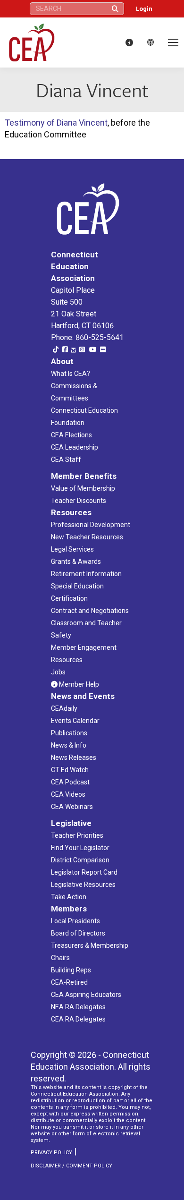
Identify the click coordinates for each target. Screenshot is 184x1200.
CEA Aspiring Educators (86, 994)
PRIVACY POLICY (51, 1152)
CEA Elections (71, 435)
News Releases (73, 757)
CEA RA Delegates (78, 1019)
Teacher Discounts (78, 500)
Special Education (77, 586)
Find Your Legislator (80, 847)
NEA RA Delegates (78, 1007)
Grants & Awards (76, 561)
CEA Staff (66, 459)
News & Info (68, 745)
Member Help (78, 684)
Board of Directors (78, 933)
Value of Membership (83, 488)
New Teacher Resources (87, 537)
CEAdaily (64, 708)
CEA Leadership (74, 447)
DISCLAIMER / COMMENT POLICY (71, 1166)
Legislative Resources (83, 884)
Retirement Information (86, 574)
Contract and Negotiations (90, 610)
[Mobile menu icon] (173, 42)
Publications (69, 733)
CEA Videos (68, 794)
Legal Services (72, 549)
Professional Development (90, 524)
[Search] (115, 8)
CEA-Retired (69, 982)
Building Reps (71, 970)
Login (144, 8)
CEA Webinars (72, 806)
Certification (69, 598)
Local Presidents (75, 921)
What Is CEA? (70, 373)
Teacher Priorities (77, 835)
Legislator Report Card (84, 872)
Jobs (58, 672)
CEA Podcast (70, 782)
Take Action (68, 897)
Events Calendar (75, 720)
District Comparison (80, 860)
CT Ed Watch (70, 770)
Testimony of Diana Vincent (56, 123)
